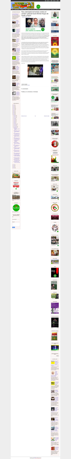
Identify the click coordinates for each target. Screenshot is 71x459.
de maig (15, 119)
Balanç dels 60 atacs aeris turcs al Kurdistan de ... (17, 143)
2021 (13, 113)
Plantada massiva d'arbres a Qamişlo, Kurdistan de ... (17, 149)
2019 (13, 111)
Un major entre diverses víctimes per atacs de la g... (16, 136)
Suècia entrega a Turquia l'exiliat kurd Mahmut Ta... (17, 132)
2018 (13, 110)
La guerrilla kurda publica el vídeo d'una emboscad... (16, 141)
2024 (13, 165)
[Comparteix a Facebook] (25, 84)
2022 (13, 114)
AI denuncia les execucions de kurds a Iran (57, 383)
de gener (15, 115)
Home (12, 9)
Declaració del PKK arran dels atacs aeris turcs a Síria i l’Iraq (57, 449)
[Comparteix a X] (24, 84)
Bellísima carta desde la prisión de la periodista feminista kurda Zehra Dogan (18, 50)
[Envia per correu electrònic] (23, 84)
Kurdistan (52, 9)
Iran (31, 9)
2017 (13, 109)
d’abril (14, 118)
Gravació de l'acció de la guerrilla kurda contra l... (16, 151)
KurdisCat (22, 9)
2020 (13, 112)
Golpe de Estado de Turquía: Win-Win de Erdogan (17, 22)
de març (15, 117)
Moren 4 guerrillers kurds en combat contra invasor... (16, 146)
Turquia (28, 9)
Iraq (25, 9)
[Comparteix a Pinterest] (26, 84)
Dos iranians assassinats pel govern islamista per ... (17, 156)
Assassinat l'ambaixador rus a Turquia (56, 391)
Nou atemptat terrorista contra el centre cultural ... (17, 162)
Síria (34, 9)
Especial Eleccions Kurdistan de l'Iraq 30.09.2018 (43, 9)
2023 (13, 164)
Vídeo (56, 9)
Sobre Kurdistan (17, 9)
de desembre (15, 127)
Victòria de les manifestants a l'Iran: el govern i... (17, 129)
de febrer (15, 116)
